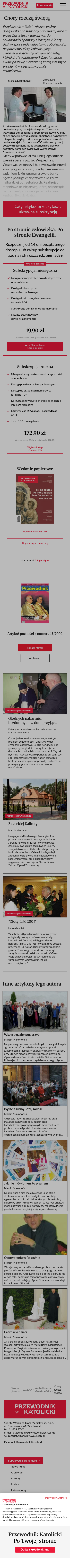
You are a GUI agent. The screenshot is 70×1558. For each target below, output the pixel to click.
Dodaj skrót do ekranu (35, 1549)
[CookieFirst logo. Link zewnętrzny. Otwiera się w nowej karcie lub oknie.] (9, 1500)
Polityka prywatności (56, 1497)
